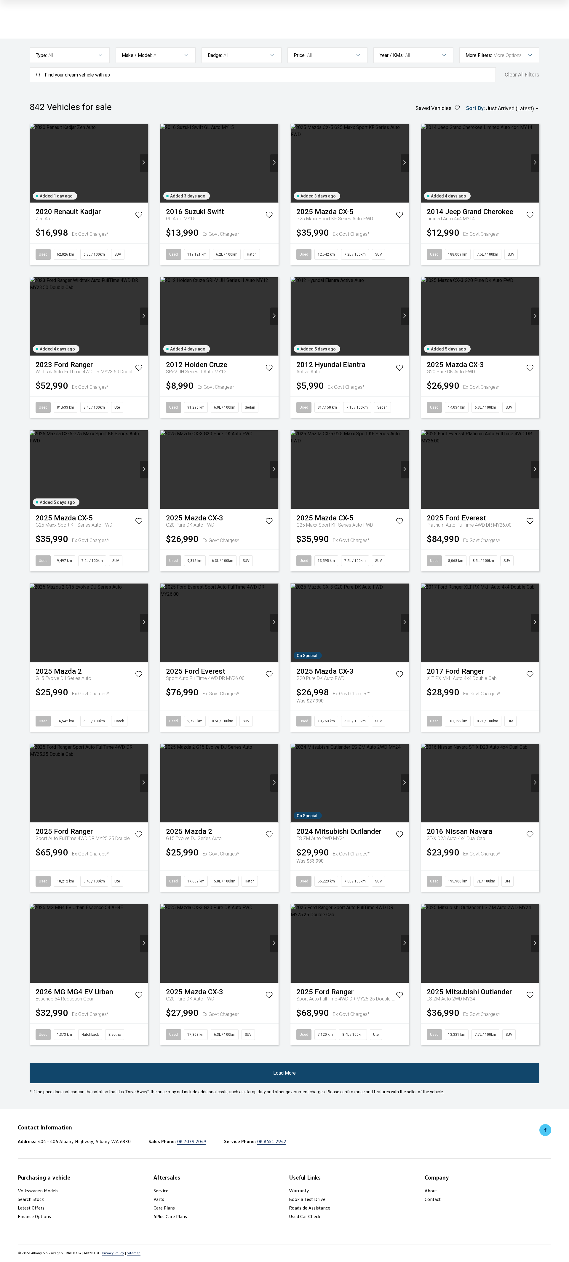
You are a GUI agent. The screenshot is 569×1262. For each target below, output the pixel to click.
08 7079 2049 (191, 1141)
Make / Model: (137, 55)
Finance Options (34, 1216)
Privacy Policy (113, 1253)
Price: (300, 55)
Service (161, 1191)
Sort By (475, 108)
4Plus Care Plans (170, 1216)
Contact (433, 1199)
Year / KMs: (392, 55)
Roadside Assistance (309, 1208)
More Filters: (479, 55)
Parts (159, 1199)
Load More (284, 1073)
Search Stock (31, 1199)
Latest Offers (31, 1208)
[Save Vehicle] (138, 216)
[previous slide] (34, 163)
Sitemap (133, 1253)
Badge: (215, 55)
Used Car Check (304, 1216)
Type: (41, 55)
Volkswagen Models (38, 1191)
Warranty (299, 1191)
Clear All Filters (522, 75)
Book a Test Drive (307, 1199)
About (431, 1191)
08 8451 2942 (271, 1141)
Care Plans (164, 1208)
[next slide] (144, 163)
